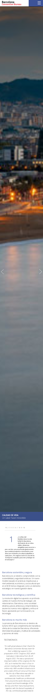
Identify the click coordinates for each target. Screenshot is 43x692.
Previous (2, 272)
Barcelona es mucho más (14, 619)
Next (40, 272)
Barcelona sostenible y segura (17, 572)
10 (24, 528)
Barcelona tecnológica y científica (18, 594)
